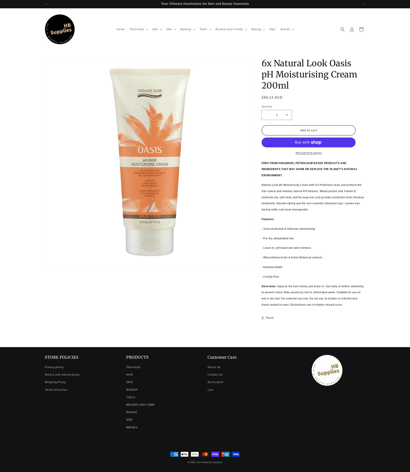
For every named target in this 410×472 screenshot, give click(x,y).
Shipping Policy (55, 382)
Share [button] (270, 318)
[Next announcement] (363, 4)
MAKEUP (132, 390)
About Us (214, 367)
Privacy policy (54, 367)
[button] (138, 29)
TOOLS (130, 397)
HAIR (129, 374)
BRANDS (132, 427)
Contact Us (215, 374)
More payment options (309, 152)
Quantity (267, 106)
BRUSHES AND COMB (140, 405)
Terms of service (56, 390)
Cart (210, 390)
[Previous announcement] (46, 4)
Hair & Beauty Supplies (209, 462)
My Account (215, 382)
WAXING (131, 412)
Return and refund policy (62, 374)
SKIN (129, 382)
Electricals (133, 367)
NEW (129, 420)
